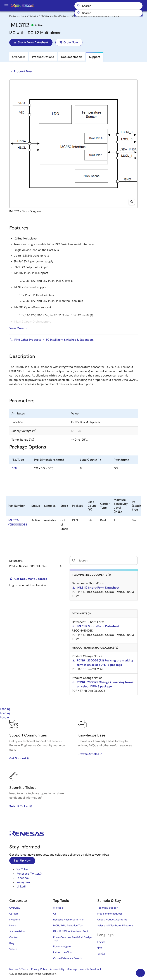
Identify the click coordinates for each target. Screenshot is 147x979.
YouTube (22, 869)
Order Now (70, 42)
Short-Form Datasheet (33, 42)
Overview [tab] (18, 57)
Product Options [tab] (43, 57)
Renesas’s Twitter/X (29, 873)
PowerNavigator (62, 946)
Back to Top (142, 976)
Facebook (22, 878)
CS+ (55, 913)
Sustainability (17, 931)
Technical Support (107, 907)
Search (108, 5)
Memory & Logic (30, 16)
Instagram (23, 882)
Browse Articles (88, 754)
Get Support (17, 758)
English (101, 942)
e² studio (58, 907)
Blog (11, 943)
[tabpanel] (73, 770)
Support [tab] (94, 57)
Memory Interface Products (54, 16)
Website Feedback (90, 969)
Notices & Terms (18, 969)
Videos (13, 949)
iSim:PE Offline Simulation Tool (70, 931)
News (12, 925)
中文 (99, 947)
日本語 (101, 953)
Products (13, 16)
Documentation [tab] (71, 57)
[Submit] (78, 13)
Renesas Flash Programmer (68, 919)
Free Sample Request (109, 913)
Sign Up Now (22, 860)
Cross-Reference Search (67, 958)
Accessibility (57, 969)
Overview (14, 907)
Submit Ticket (19, 806)
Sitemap (72, 969)
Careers (13, 913)
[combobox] (108, 12)
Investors (14, 919)
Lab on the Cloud (63, 952)
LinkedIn (21, 886)
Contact (14, 937)
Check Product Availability (112, 919)
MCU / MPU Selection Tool (68, 925)
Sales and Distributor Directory (115, 925)
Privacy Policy (39, 969)
